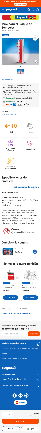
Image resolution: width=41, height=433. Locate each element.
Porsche (4, 353)
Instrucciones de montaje (26, 186)
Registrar (34, 334)
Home (4, 309)
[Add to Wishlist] (35, 38)
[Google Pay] (30, 428)
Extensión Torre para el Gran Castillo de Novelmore (20, 348)
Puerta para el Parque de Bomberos (14, 358)
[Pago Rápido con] (11, 428)
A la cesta (20, 421)
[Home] (11, 9)
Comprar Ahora (20, 4)
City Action (23, 309)
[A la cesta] (35, 252)
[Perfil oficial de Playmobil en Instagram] (26, 395)
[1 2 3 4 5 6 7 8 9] (7, 414)
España (22, 402)
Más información (7, 79)
